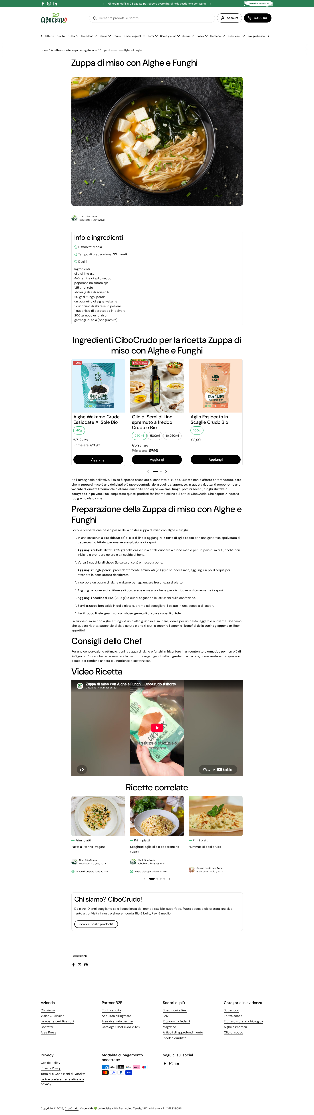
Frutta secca (233, 1016)
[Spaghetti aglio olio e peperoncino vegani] (157, 816)
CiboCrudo (71, 1108)
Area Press (48, 1032)
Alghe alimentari (235, 1027)
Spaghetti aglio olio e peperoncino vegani (154, 849)
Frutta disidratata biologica (243, 1021)
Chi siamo (48, 1010)
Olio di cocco (233, 1032)
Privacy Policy (51, 1068)
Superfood (231, 1010)
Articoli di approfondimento (183, 1032)
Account (232, 18)
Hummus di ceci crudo (205, 847)
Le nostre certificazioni (57, 1021)
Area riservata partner (117, 1021)
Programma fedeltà (176, 1021)
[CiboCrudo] (54, 18)
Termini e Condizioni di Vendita (63, 1074)
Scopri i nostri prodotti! (96, 924)
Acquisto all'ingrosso (117, 1016)
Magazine (169, 1027)
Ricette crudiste (174, 1038)
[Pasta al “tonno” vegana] (98, 816)
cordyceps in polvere (86, 494)
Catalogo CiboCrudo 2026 (121, 1027)
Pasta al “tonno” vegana (88, 847)
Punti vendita (111, 1010)
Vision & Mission (52, 1016)
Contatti (47, 1027)
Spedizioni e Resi (175, 1010)
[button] (257, 18)
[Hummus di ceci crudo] (216, 816)
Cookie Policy (50, 1063)
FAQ (165, 1016)
